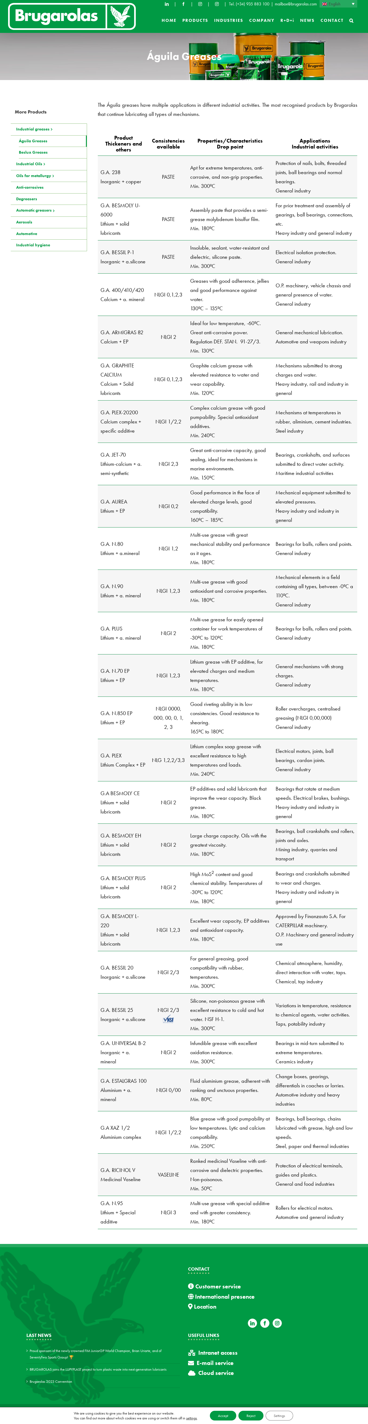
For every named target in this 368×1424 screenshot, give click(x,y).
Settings (279, 1415)
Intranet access (218, 1353)
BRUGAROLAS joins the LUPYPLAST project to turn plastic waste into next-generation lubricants (98, 1369)
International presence (224, 1297)
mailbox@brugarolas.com (296, 4)
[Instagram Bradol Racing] (216, 4)
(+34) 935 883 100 (252, 4)
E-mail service (215, 1363)
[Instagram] (277, 1323)
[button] (351, 20)
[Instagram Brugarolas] (200, 4)
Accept (223, 1415)
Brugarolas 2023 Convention (51, 1381)
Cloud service (216, 1373)
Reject (251, 1415)
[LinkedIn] (166, 4)
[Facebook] (183, 4)
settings (191, 1418)
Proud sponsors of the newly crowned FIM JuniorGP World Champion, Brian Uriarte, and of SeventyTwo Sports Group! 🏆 (95, 1354)
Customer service (217, 1286)
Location (204, 1307)
